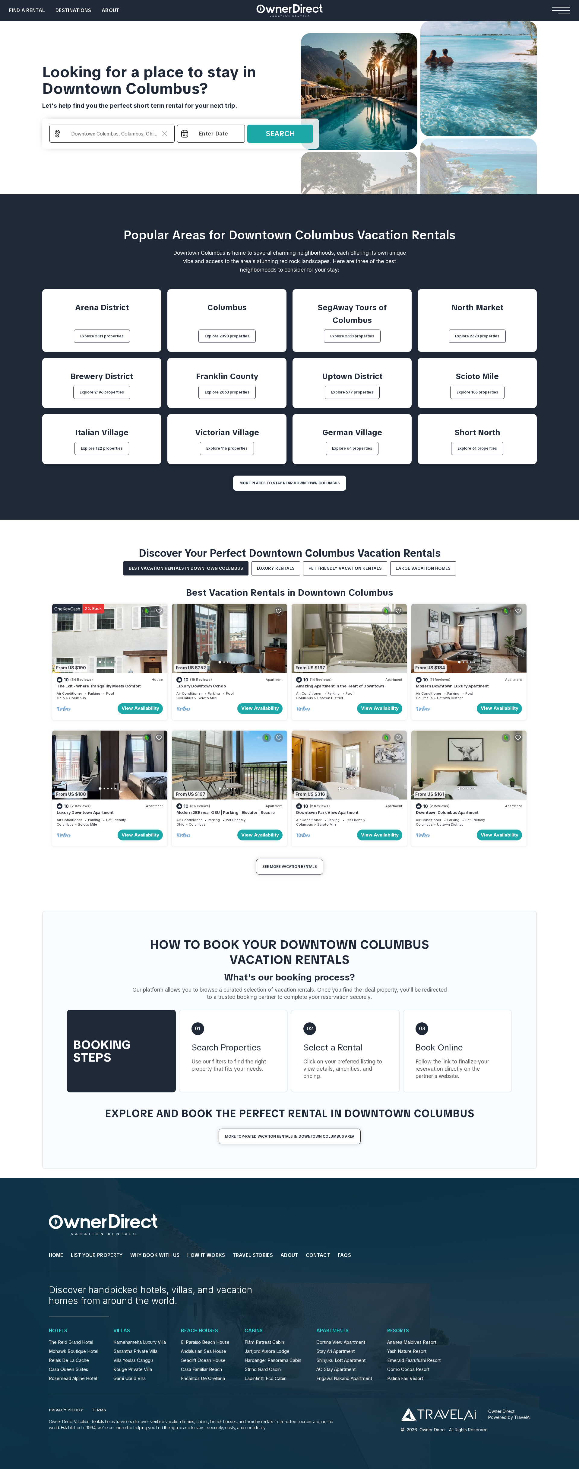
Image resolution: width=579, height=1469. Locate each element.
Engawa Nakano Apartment (344, 1378)
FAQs (344, 1255)
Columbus (77, 698)
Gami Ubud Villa (129, 1378)
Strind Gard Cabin (263, 1369)
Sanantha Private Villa (135, 1351)
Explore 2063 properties (227, 392)
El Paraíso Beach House (205, 1342)
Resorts (398, 1330)
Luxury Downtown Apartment (85, 812)
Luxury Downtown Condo (201, 686)
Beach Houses (199, 1330)
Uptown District (330, 698)
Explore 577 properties (352, 392)
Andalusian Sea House (203, 1351)
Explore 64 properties (352, 448)
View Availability (140, 708)
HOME (56, 1255)
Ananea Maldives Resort (411, 1342)
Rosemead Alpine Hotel (73, 1378)
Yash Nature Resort (406, 1351)
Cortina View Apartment (340, 1342)
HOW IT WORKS (206, 1255)
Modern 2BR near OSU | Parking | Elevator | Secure (225, 812)
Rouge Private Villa (132, 1369)
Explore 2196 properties (102, 392)
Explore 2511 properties (102, 336)
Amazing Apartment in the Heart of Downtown (340, 686)
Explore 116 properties (227, 448)
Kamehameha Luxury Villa (139, 1342)
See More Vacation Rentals (289, 866)
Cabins (254, 1330)
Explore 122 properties (102, 448)
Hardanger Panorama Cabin (273, 1360)
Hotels (58, 1330)
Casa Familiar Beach (201, 1369)
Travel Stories (253, 1255)
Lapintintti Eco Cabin (265, 1378)
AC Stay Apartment (336, 1369)
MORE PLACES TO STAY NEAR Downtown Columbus (289, 483)
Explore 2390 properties (227, 336)
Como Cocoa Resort (408, 1369)
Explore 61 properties (477, 448)
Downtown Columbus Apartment (447, 812)
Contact (318, 1255)
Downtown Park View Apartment (327, 812)
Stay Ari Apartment (335, 1351)
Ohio (61, 698)
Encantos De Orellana (203, 1378)
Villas (121, 1330)
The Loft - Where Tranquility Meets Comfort (99, 686)
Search (280, 133)
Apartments (332, 1330)
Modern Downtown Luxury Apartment (452, 686)
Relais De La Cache (69, 1360)
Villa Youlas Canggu (133, 1360)
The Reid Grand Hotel (71, 1342)
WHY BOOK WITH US (155, 1255)
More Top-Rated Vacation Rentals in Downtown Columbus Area (289, 1136)
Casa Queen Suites (68, 1369)
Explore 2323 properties (477, 336)
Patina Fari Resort (405, 1378)
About (110, 10)
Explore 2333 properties (352, 336)
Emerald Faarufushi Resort (414, 1360)
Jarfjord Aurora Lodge (267, 1351)
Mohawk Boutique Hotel (73, 1351)
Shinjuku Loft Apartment (340, 1360)
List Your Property (97, 1255)
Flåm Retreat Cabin (264, 1342)
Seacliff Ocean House (203, 1360)
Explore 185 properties (477, 392)
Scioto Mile (207, 698)
